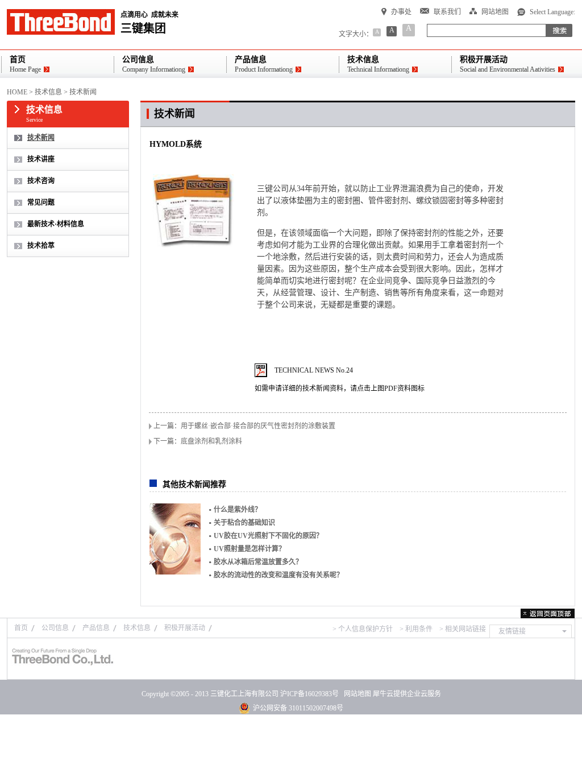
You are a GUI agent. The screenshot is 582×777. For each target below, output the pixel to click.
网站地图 (355, 694)
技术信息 (48, 92)
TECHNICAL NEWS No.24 (314, 370)
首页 (21, 628)
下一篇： (197, 441)
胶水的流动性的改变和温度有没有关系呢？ (278, 575)
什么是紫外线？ (237, 510)
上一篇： (244, 426)
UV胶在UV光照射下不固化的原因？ (268, 536)
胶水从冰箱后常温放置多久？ (258, 562)
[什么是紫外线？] (175, 539)
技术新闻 (83, 92)
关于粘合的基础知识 (244, 523)
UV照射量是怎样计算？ (249, 549)
